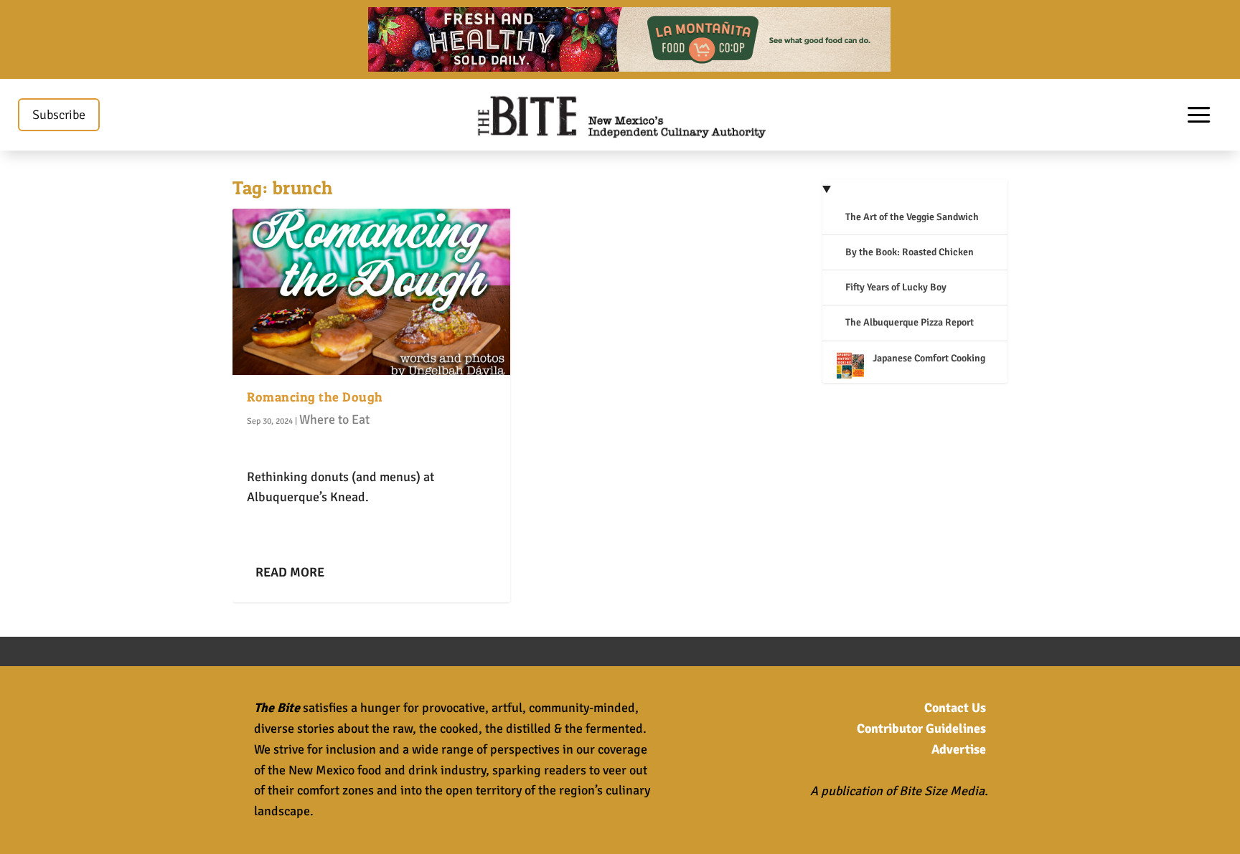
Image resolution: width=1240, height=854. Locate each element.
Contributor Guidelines (921, 728)
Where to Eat (334, 419)
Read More (289, 572)
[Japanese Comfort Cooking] (850, 367)
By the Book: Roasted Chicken (909, 252)
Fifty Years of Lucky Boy (896, 287)
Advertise (958, 749)
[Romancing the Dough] (371, 292)
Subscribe (58, 115)
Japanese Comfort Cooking (929, 358)
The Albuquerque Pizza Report (909, 322)
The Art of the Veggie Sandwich (912, 217)
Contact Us (955, 708)
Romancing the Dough (315, 396)
